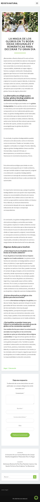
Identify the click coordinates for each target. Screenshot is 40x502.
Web (20, 425)
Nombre (20, 408)
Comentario (20, 393)
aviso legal (4, 490)
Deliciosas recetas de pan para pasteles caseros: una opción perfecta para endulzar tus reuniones (20, 464)
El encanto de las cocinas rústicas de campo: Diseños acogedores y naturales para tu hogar (20, 455)
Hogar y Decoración (10, 368)
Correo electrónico (20, 417)
